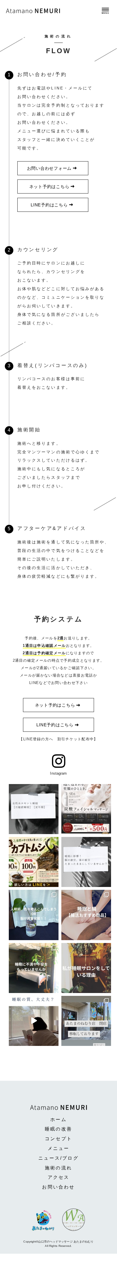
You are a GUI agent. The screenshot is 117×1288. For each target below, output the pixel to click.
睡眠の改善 (58, 1128)
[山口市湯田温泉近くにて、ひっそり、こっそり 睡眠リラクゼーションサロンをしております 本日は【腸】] (86, 915)
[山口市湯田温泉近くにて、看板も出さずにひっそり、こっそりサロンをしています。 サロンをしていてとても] (33, 915)
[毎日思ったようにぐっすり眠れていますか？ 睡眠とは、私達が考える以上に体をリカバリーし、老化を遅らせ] (33, 968)
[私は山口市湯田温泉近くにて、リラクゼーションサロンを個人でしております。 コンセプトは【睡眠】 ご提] (86, 968)
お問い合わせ (58, 1187)
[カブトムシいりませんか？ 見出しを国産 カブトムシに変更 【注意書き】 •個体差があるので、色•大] (33, 862)
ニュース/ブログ (58, 1158)
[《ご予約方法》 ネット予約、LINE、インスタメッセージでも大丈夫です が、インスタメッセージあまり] (86, 1021)
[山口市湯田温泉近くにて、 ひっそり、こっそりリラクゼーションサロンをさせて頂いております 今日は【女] (33, 809)
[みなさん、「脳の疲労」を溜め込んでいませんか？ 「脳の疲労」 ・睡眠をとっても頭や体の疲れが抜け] (86, 862)
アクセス (59, 1177)
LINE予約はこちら (49, 204)
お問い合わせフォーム (49, 168)
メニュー (59, 1148)
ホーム (58, 1119)
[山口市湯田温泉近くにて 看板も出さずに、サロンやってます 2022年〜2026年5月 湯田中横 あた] (33, 1021)
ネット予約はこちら (49, 186)
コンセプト (58, 1138)
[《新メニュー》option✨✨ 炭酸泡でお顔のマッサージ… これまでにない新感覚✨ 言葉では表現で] (86, 809)
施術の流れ (58, 1167)
